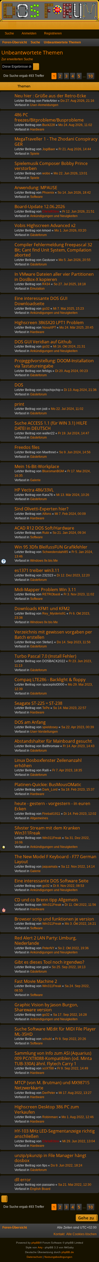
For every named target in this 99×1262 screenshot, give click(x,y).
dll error (23, 1180)
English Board (40, 1189)
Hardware (37, 129)
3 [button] (66, 76)
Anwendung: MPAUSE (36, 187)
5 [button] (79, 76)
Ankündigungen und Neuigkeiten (54, 216)
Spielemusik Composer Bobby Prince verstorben (51, 166)
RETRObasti (51, 594)
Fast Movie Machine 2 (36, 981)
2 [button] (60, 76)
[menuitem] (81, 1234)
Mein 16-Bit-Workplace (37, 466)
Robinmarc (50, 1117)
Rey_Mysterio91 (54, 613)
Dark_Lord (50, 789)
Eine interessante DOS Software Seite (51, 881)
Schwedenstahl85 (55, 552)
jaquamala (50, 866)
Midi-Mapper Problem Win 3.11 (45, 589)
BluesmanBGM (53, 471)
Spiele (34, 153)
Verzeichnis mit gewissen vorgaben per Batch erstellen (53, 634)
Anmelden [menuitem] (88, 26)
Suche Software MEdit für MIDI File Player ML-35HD (55, 1031)
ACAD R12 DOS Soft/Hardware (44, 528)
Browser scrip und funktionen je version (54, 919)
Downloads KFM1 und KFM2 (42, 608)
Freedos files (27, 447)
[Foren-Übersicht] (49, 10)
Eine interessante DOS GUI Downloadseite (41, 300)
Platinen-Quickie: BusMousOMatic (48, 784)
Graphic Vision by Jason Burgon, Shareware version (46, 1007)
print (19, 404)
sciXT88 (48, 1068)
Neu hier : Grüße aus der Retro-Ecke (50, 96)
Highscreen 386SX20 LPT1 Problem (49, 322)
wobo (46, 173)
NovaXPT (49, 327)
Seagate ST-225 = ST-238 (38, 703)
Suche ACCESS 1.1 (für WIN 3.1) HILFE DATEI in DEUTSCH (51, 425)
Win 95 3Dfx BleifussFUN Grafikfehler (51, 547)
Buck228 (48, 125)
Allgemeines (39, 818)
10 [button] (90, 76)
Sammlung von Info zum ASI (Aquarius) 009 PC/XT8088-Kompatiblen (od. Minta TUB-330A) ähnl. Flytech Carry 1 (53, 1058)
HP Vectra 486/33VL (34, 490)
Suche (9, 33)
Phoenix (48, 192)
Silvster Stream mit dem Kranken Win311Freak (47, 830)
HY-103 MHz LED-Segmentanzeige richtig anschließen (55, 1133)
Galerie (35, 480)
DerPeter (48, 1093)
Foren (13, 26)
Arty (40, 1247)
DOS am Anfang (30, 722)
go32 (46, 308)
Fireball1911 (51, 814)
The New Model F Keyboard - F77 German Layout (55, 859)
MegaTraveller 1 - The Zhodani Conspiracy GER (56, 141)
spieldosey (50, 727)
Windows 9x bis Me (44, 560)
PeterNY (48, 948)
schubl (47, 1039)
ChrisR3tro (50, 211)
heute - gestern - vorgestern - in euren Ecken (52, 806)
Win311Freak (51, 838)
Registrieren (53, 33)
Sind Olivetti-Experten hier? (41, 509)
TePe (46, 708)
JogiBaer (48, 149)
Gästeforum (38, 235)
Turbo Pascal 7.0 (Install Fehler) (45, 656)
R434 (46, 284)
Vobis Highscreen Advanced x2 (45, 225)
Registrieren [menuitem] (96, 26)
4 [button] (73, 76)
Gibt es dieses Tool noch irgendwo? (49, 962)
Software (36, 197)
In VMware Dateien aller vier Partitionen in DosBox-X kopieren (54, 276)
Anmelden (29, 33)
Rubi (45, 533)
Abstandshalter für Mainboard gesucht (53, 741)
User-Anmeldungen (44, 105)
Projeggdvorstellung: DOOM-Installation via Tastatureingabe (54, 363)
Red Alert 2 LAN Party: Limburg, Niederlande (46, 940)
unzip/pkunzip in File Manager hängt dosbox (50, 1158)
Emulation (37, 288)
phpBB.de (68, 1252)
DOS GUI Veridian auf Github (43, 342)
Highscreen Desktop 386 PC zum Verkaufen (47, 1109)
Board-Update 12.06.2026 (40, 206)
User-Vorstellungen (44, 731)
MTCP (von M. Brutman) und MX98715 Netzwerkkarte (52, 1085)
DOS (19, 385)
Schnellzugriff (5, 26)
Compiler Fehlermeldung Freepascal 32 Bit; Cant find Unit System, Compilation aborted (53, 250)
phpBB (35, 1242)
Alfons (46, 514)
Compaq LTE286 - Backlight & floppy (50, 679)
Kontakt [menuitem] (59, 1234)
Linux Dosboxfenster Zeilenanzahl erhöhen (48, 762)
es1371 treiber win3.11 (37, 570)
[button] (47, 76)
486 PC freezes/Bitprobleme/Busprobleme (49, 117)
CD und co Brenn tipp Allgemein (46, 900)
